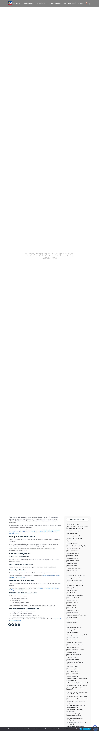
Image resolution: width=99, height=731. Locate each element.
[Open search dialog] (89, 3)
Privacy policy (87, 728)
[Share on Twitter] (12, 624)
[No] (95, 729)
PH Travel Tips (16, 3)
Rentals (74, 3)
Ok (80, 728)
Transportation (67, 3)
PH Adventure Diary (28, 3)
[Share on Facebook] (9, 624)
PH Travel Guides (41, 3)
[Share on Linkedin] (16, 624)
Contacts (80, 3)
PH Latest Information (54, 3)
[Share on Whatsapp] (19, 624)
